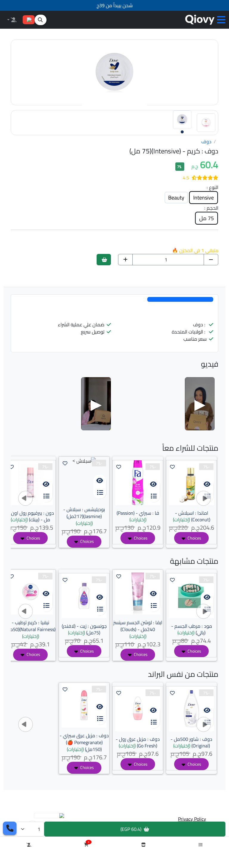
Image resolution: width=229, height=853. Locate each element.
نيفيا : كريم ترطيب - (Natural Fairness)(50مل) (30, 629)
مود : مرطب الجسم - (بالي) (191, 629)
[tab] (180, 299)
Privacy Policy (192, 818)
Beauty (176, 197)
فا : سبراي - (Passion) (138, 516)
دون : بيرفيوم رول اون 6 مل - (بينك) (30, 516)
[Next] (203, 498)
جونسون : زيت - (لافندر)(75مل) (84, 629)
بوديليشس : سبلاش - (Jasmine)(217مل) (84, 516)
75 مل (206, 218)
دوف (206, 141)
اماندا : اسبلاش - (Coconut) (191, 516)
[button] (221, 20)
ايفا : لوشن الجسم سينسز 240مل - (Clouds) (137, 629)
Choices (194, 538)
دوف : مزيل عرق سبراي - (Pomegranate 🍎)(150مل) (84, 742)
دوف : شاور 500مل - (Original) (191, 742)
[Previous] (25, 498)
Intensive (203, 197)
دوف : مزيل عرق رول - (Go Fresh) (138, 742)
